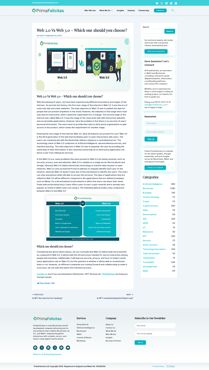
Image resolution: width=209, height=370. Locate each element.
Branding (147, 193)
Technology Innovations (154, 249)
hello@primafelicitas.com (156, 105)
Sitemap (170, 366)
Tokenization (149, 258)
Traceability (148, 262)
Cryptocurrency (150, 206)
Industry (131, 10)
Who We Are (90, 10)
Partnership (144, 10)
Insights (120, 10)
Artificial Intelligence (153, 184)
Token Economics (151, 253)
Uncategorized (150, 266)
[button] (172, 10)
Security (147, 240)
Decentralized (149, 214)
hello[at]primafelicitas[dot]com (45, 3)
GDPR (145, 223)
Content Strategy (151, 197)
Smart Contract (150, 245)
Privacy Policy (158, 366)
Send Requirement (53, 354)
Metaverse (148, 232)
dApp (145, 210)
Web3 (145, 271)
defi (144, 219)
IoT (144, 227)
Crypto (146, 201)
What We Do (104, 10)
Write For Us (38, 354)
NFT (145, 236)
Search (146, 27)
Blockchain (148, 188)
